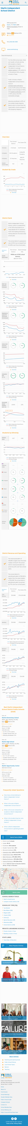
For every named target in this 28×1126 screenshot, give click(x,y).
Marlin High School (8, 742)
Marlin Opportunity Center (10, 766)
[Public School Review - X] (12, 1118)
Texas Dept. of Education (10, 940)
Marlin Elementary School (10, 718)
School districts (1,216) (9, 925)
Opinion (7, 1067)
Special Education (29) (9, 920)
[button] (13, 878)
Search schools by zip (9, 899)
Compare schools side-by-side (11, 902)
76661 (14, 25)
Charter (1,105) (7, 915)
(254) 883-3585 (13, 42)
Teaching (7, 1069)
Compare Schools (5, 1102)
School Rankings (5, 1095)
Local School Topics (10, 1065)
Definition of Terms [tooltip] (4, 251)
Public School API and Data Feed (9, 1112)
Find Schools (4, 1092)
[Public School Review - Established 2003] (14, 2)
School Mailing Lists (6, 1110)
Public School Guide (6, 1100)
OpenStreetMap (25, 888)
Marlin (9, 25)
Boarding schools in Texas (10, 934)
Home (2, 1087)
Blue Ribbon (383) (8, 910)
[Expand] (2, 876)
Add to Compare (8, 724)
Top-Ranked (7, 908)
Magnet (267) (7, 913)
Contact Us (4, 1105)
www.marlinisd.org (12, 49)
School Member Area (6, 1107)
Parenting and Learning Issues (12, 1060)
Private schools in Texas (10, 931)
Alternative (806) (8, 922)
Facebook (15, 1118)
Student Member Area (6, 1097)
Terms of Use (9, 1124)
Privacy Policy (18, 1124)
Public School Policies (10, 1062)
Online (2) (6, 918)
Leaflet (19, 888)
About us (3, 1089)
